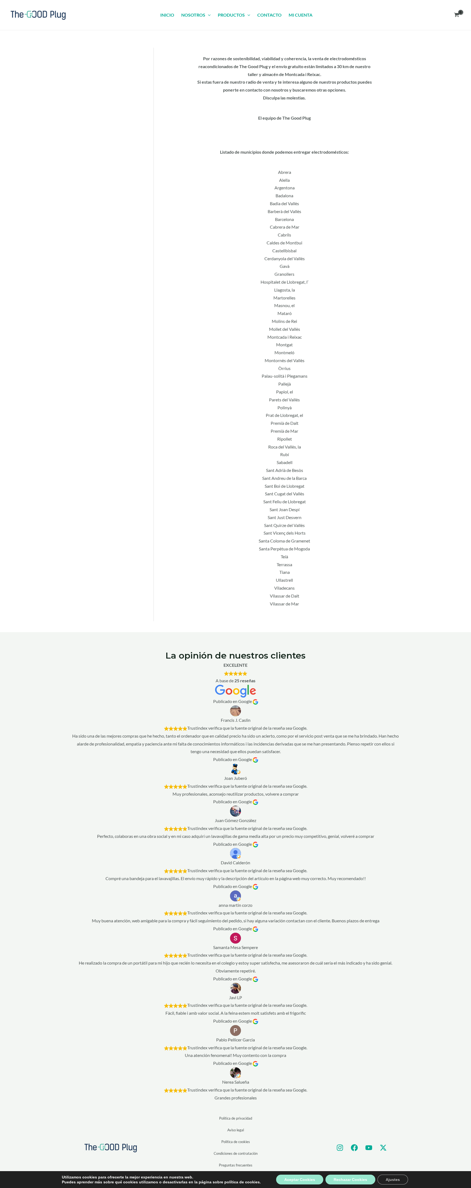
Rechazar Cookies (350, 1179)
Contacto (269, 14)
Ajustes (393, 1179)
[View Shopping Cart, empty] (456, 15)
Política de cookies (235, 1141)
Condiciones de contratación (236, 1153)
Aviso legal (235, 1130)
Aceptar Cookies (299, 1179)
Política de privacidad (235, 1118)
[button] (208, 15)
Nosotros (193, 14)
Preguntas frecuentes (235, 1165)
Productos (231, 14)
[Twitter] (383, 1147)
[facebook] (354, 1147)
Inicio (167, 14)
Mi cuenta (300, 14)
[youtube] (368, 1147)
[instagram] (339, 1147)
